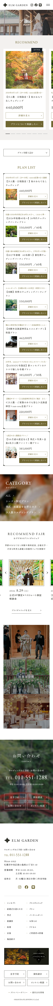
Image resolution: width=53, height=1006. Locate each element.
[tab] (8, 134)
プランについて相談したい (24, 124)
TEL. (26, 778)
